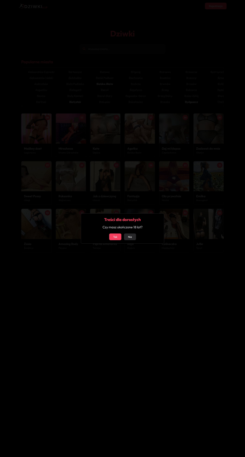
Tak (115, 236)
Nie (130, 236)
